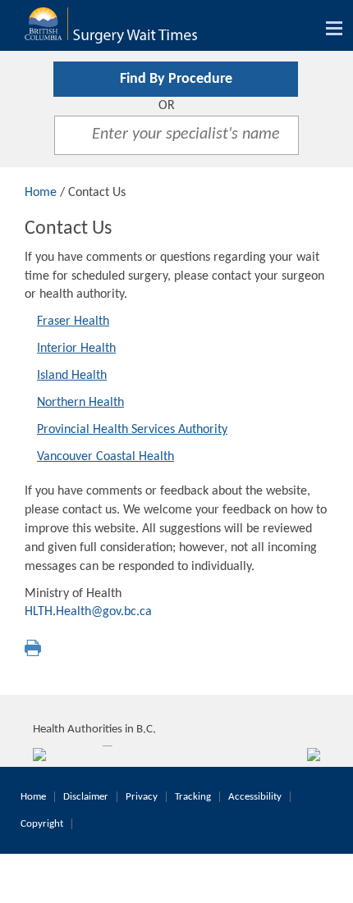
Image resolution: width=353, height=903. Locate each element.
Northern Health (80, 402)
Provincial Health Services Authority (132, 429)
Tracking (193, 796)
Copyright (42, 824)
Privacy (142, 796)
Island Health (72, 375)
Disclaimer (85, 796)
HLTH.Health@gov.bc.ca (88, 611)
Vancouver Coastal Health (105, 456)
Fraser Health (73, 321)
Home (41, 192)
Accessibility (255, 796)
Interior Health (76, 348)
